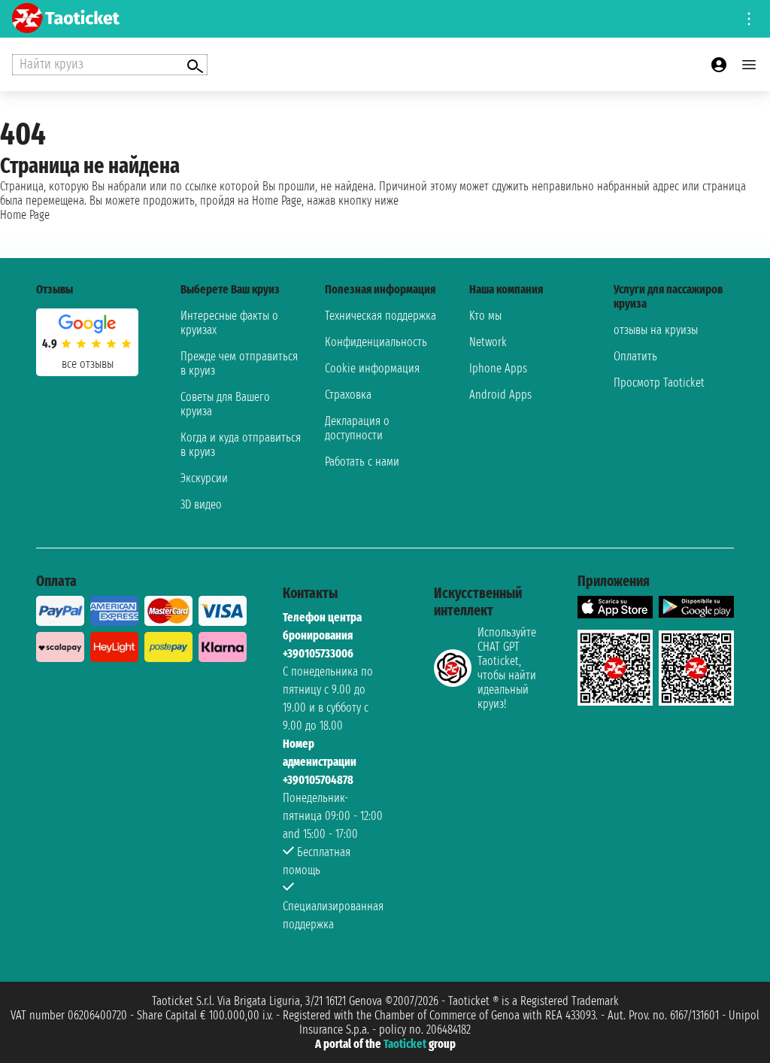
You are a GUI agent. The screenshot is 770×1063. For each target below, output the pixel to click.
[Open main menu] (749, 65)
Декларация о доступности (357, 428)
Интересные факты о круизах (229, 322)
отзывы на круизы (656, 330)
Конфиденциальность (376, 342)
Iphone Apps (498, 368)
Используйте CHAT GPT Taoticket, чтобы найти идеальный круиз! (506, 668)
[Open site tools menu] (749, 19)
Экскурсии (204, 478)
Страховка (348, 394)
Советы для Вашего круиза (225, 404)
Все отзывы (88, 364)
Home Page (25, 215)
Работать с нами (362, 461)
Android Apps (500, 394)
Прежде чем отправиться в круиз (239, 363)
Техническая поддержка (380, 315)
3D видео (201, 504)
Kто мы (485, 315)
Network (488, 342)
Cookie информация (372, 368)
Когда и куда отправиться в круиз (240, 444)
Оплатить (635, 356)
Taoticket (404, 1044)
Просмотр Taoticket (659, 382)
